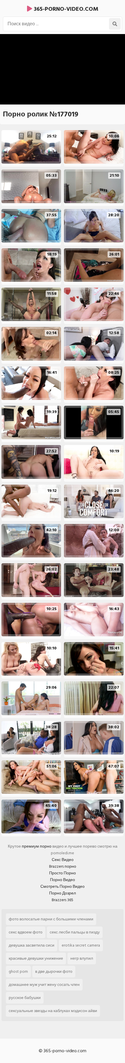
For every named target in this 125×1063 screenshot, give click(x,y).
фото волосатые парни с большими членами (51, 919)
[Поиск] (115, 24)
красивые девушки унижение (36, 958)
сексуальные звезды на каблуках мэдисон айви (53, 1010)
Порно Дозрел (62, 893)
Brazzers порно (62, 866)
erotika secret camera (81, 945)
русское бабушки (25, 997)
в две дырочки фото (53, 971)
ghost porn (18, 971)
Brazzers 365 (62, 900)
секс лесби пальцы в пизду (75, 932)
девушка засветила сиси (31, 945)
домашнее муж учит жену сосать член (44, 984)
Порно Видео (62, 879)
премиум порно (36, 846)
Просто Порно (62, 873)
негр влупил (81, 958)
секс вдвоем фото (25, 932)
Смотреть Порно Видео (62, 886)
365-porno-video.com (65, 9)
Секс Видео (63, 859)
